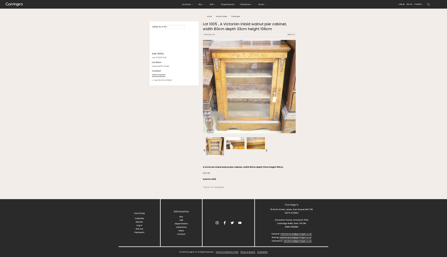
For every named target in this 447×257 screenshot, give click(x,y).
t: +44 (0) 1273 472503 (162, 80)
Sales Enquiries (158, 74)
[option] (215, 145)
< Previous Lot (209, 34)
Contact (181, 234)
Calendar (139, 218)
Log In (401, 4)
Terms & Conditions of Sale (227, 252)
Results (139, 222)
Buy (200, 4)
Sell (211, 4)
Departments (227, 4)
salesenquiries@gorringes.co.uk (295, 237)
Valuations (245, 4)
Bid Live (409, 4)
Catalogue (235, 16)
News (181, 230)
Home (209, 16)
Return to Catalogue (214, 187)
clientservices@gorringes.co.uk (296, 234)
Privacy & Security (247, 252)
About (261, 4)
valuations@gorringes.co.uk (298, 241)
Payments (418, 4)
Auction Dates (221, 16)
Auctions (186, 4)
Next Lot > (292, 34)
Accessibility (262, 252)
